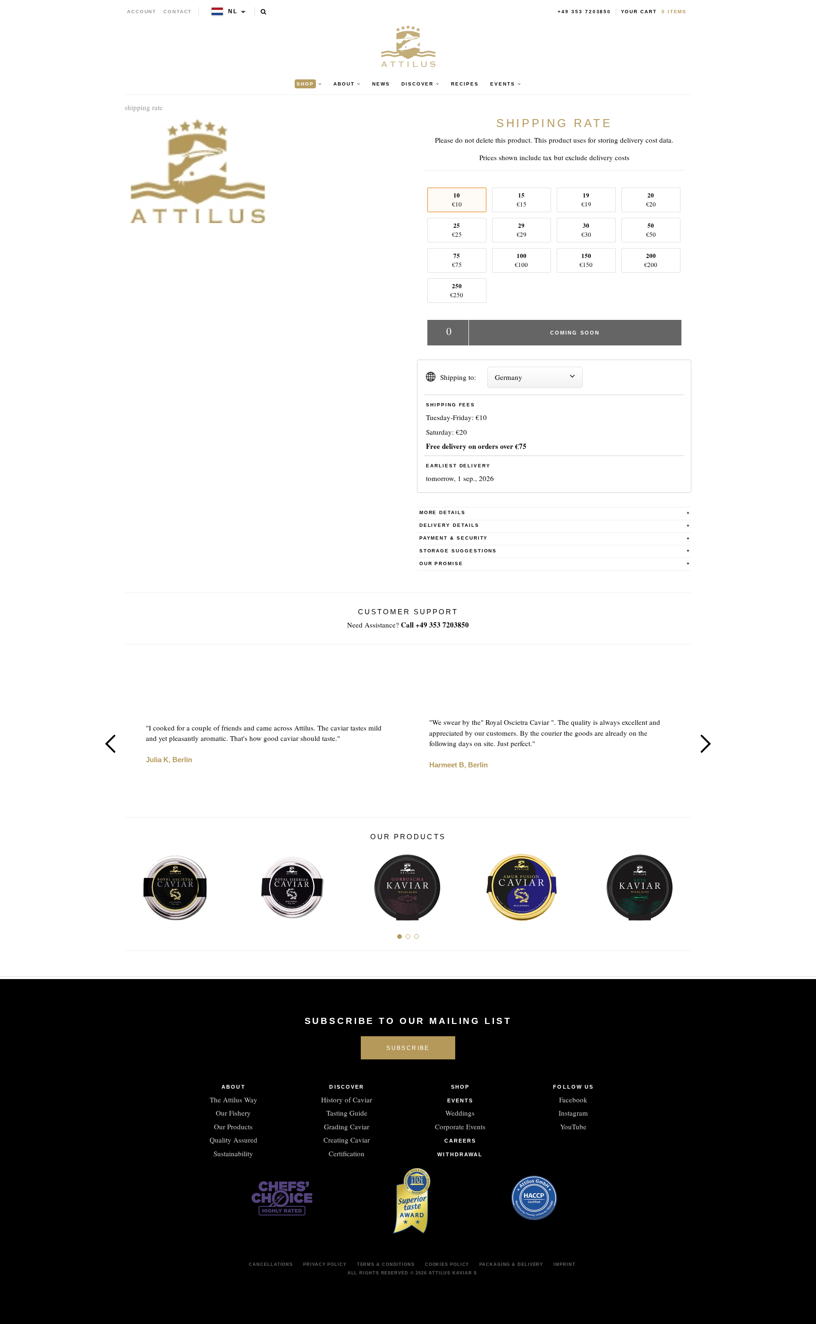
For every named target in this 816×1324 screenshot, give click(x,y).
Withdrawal (460, 1154)
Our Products (233, 1126)
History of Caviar (346, 1099)
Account (142, 11)
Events (460, 1100)
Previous (110, 743)
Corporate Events (460, 1126)
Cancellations (271, 1264)
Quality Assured (233, 1139)
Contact (177, 11)
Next (705, 743)
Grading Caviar (346, 1126)
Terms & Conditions (386, 1264)
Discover (346, 1087)
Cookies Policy (447, 1264)
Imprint (564, 1264)
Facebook (573, 1099)
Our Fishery (233, 1113)
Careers (460, 1140)
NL (233, 11)
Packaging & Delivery (511, 1264)
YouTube (573, 1126)
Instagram (573, 1113)
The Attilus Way (233, 1099)
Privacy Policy (325, 1264)
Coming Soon (575, 332)
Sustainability (233, 1153)
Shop (460, 1087)
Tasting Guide (346, 1113)
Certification (347, 1153)
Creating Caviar (346, 1139)
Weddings (460, 1113)
